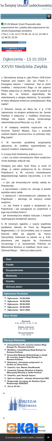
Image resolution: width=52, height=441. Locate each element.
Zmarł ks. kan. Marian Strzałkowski (23, 367)
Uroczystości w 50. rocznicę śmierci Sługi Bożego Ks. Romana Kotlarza (26, 346)
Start (8, 259)
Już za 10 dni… (14, 386)
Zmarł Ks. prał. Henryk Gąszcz (21, 375)
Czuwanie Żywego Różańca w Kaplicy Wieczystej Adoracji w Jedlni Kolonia (25, 371)
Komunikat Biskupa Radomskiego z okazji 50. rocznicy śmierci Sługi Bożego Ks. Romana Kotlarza (27, 357)
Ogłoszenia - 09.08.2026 (18, 304)
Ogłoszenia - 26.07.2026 (18, 310)
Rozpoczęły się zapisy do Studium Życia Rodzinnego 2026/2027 (26, 382)
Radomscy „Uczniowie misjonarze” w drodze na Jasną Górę (24, 363)
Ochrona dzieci (14, 287)
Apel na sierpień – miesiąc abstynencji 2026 (28, 378)
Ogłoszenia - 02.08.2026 (18, 307)
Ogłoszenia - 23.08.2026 (18, 298)
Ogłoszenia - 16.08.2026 (18, 301)
